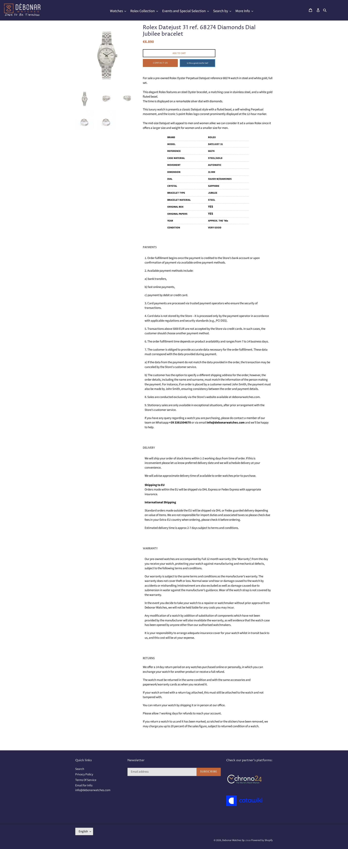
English (83, 831)
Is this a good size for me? (197, 63)
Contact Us (160, 63)
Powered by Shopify (262, 840)
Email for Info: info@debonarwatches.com (92, 787)
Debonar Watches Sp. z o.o (236, 840)
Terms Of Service (85, 780)
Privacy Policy (84, 774)
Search (79, 769)
